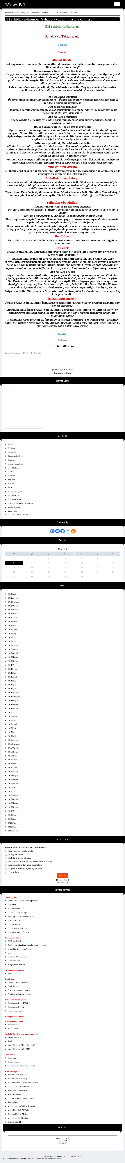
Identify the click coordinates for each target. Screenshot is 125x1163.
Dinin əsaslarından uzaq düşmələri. (25, 865)
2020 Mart (12, 823)
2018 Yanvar (13, 791)
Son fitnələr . (13, 511)
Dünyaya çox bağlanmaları (21, 851)
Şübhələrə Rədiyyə (15, 456)
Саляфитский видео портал (19, 994)
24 (82, 572)
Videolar (11, 444)
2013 (17, 13)
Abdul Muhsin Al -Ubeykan (19, 1078)
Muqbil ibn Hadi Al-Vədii (18, 1110)
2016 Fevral (13, 760)
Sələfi (10, 1041)
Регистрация (59, 373)
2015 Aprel (12, 724)
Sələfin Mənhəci (14, 507)
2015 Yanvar (13, 712)
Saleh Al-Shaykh (14, 1122)
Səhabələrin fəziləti (16, 1011)
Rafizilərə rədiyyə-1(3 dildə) (19, 1003)
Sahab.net (12, 1058)
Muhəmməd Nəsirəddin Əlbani (20, 1086)
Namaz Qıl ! (12, 452)
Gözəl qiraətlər (14, 920)
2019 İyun (12, 819)
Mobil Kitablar (14, 468)
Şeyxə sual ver (14, 961)
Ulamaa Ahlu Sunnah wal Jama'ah (21, 1066)
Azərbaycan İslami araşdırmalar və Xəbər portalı (27, 945)
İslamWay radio (14, 908)
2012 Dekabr (13, 614)
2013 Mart (12, 625)
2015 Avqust (13, 740)
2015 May (12, 728)
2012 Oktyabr (13, 606)
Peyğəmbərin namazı (16, 965)
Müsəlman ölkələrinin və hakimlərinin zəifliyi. (30, 861)
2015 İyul (12, 736)
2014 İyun (12, 685)
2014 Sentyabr (14, 696)
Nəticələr (60, 880)
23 (65, 572)
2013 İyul (12, 641)
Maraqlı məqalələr (14, 353)
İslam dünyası (13, 1028)
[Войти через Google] (68, 531)
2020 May (12, 827)
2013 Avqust (13, 645)
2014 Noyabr (13, 704)
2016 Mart (12, 764)
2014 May (12, 681)
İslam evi (11, 953)
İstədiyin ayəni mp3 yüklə (18, 932)
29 (49, 577)
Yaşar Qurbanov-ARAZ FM (19, 1049)
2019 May (12, 815)
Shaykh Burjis (13, 1102)
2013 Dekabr (13, 661)
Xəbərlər (11, 460)
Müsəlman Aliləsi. (15, 499)
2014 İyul (12, 689)
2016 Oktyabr (13, 775)
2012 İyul (12, 594)
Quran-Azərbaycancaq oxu (19, 912)
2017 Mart (12, 787)
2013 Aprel (12, 629)
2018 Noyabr (13, 803)
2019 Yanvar (13, 811)
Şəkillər (11, 472)
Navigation (15, 4)
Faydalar (11, 476)
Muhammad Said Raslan (18, 1118)
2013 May (12, 633)
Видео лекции (14, 1062)
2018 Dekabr (13, 807)
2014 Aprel (12, 677)
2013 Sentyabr (14, 649)
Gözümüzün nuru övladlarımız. (20, 503)
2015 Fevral (13, 716)
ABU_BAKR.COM (15, 941)
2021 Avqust (13, 831)
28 (32, 577)
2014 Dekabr (13, 708)
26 (113, 572)
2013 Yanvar (13, 617)
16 (65, 567)
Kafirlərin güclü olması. (19, 858)
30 (65, 577)
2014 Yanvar (13, 665)
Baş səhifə (9, 13)
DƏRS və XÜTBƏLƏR (17, 957)
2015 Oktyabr (13, 748)
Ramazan (11, 479)
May (23, 13)
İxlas (10, 973)
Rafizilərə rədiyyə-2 (16, 1007)
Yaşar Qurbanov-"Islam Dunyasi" (21, 1045)
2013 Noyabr (13, 657)
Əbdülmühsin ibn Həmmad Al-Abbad (23, 1082)
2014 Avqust (13, 692)
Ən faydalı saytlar (15, 491)
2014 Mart (12, 673)
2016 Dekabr (13, 783)
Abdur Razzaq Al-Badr (17, 1074)
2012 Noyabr (13, 610)
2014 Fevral (13, 669)
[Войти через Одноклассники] (73, 531)
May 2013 (62, 549)
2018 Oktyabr (13, 799)
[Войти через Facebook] (62, 531)
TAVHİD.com (13, 986)
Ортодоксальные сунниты (19, 990)
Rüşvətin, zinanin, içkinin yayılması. (25, 868)
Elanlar (11, 483)
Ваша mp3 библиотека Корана (21, 916)
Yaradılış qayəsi (14, 1037)
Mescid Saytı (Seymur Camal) (20, 949)
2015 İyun (12, 732)
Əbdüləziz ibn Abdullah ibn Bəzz (21, 1098)
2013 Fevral (13, 621)
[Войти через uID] (52, 531)
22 (49, 572)
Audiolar (11, 448)
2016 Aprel (12, 767)
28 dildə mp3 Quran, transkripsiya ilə (23, 900)
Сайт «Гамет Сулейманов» (19, 982)
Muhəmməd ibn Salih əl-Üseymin (21, 1106)
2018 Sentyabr (14, 795)
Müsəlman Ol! (13, 495)
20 (14, 572)
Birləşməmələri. (15, 854)
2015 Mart (12, 720)
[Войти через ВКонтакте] (57, 531)
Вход (68, 373)
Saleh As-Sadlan (14, 1094)
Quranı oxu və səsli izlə (17, 928)
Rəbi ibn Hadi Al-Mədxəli (18, 1114)
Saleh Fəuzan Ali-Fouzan (18, 1090)
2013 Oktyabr (13, 653)
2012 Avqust (13, 598)
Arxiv (10, 487)
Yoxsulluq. (13, 872)
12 (113, 563)
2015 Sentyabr (14, 744)
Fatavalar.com (13, 1024)
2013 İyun (12, 637)
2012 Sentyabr (14, 602)
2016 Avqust (13, 771)
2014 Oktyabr (13, 700)
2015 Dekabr (13, 756)
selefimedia (37, 353)
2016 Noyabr (13, 779)
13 (14, 567)
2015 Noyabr (13, 752)
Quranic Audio (14, 924)
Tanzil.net (12, 904)
